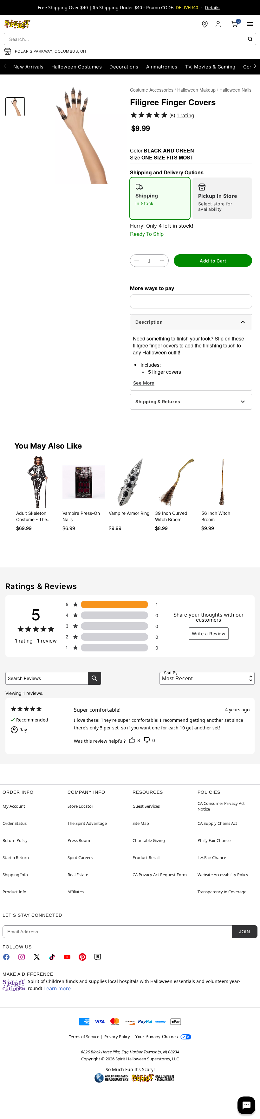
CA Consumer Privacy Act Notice (221, 806)
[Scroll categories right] (255, 66)
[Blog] (97, 957)
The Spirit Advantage (87, 823)
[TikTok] (52, 957)
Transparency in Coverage (222, 892)
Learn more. (57, 988)
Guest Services (146, 806)
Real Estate (78, 874)
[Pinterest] (82, 957)
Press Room (79, 840)
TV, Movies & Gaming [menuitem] (210, 67)
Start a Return (16, 857)
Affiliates (76, 892)
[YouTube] (67, 957)
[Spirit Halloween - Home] (17, 24)
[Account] (218, 24)
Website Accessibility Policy (223, 874)
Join (244, 931)
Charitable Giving (149, 840)
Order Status (15, 823)
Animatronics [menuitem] (162, 67)
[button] (77, 134)
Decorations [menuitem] (123, 67)
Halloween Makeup (196, 90)
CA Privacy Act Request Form (160, 874)
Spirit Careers (80, 857)
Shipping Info (15, 874)
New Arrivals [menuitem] (28, 67)
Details (212, 7)
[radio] (160, 198)
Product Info (14, 892)
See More (143, 382)
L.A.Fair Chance (212, 857)
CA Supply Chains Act (217, 823)
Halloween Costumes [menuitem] (76, 67)
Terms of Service (84, 1036)
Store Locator (80, 806)
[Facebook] (6, 957)
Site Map (141, 823)
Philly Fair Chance (214, 840)
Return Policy (15, 840)
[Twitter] (37, 957)
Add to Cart (213, 260)
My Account (14, 806)
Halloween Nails (235, 90)
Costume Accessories (151, 90)
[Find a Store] (204, 24)
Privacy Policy (117, 1036)
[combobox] (130, 39)
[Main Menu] (250, 24)
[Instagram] (21, 957)
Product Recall (146, 857)
